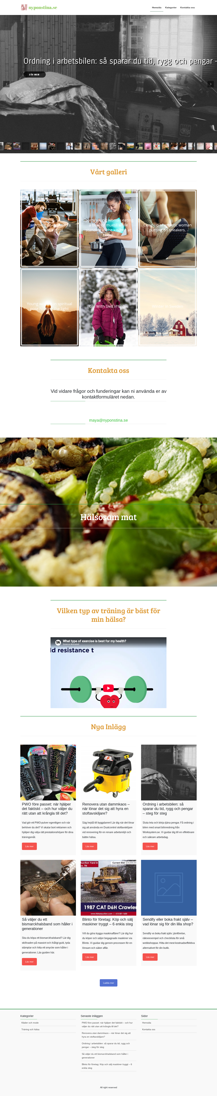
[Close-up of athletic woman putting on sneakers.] (167, 228)
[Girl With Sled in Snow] (108, 307)
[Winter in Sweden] (167, 307)
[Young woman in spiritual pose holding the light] (49, 307)
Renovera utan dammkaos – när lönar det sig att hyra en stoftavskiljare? (106, 1035)
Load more (108, 983)
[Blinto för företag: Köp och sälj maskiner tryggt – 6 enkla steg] (108, 888)
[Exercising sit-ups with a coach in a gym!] (49, 228)
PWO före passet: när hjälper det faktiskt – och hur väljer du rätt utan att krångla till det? (107, 1024)
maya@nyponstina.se (108, 420)
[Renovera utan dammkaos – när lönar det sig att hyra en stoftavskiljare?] (108, 772)
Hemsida (146, 1022)
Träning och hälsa (30, 1029)
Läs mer (34, 74)
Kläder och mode (30, 1022)
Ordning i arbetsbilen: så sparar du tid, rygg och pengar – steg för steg (106, 1045)
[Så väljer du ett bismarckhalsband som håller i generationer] (48, 888)
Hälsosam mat (108, 517)
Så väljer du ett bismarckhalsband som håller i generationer (105, 1056)
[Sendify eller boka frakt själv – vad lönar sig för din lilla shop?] (169, 888)
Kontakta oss (148, 1029)
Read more (29, 846)
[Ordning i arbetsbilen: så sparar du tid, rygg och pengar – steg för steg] (169, 772)
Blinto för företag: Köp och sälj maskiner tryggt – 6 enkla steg (107, 1066)
